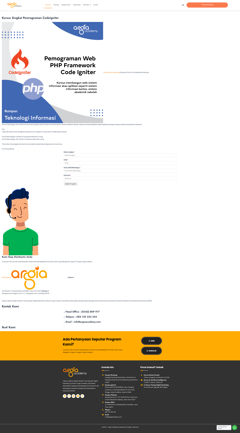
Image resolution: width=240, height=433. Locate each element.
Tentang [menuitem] (56, 5)
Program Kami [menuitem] (66, 5)
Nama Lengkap (69, 152)
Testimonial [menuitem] (76, 5)
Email (66, 160)
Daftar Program (70, 184)
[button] (183, 5)
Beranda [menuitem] (48, 5)
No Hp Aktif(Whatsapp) (72, 168)
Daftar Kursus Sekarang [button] (111, 72)
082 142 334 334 (110, 412)
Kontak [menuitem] (95, 5)
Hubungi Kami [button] (6, 277)
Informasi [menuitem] (86, 5)
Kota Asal (67, 175)
